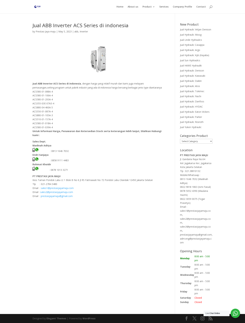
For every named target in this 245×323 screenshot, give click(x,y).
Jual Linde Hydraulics (191, 39)
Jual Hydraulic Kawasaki (192, 75)
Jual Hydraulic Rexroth (192, 122)
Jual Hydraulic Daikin (191, 80)
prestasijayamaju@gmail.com (57, 196)
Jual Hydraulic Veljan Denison (195, 29)
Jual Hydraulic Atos (190, 86)
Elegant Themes (56, 318)
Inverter (84, 31)
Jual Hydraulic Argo (190, 50)
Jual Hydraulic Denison (192, 70)
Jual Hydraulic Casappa (192, 44)
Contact (201, 7)
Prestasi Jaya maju (46, 31)
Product (147, 7)
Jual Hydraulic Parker (191, 117)
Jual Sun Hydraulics (190, 60)
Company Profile (182, 7)
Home (119, 7)
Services (163, 7)
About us (133, 7)
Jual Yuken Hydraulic (191, 127)
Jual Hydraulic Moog (191, 34)
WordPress (89, 318)
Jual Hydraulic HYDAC (191, 106)
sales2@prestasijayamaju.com (56, 192)
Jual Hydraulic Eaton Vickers (195, 111)
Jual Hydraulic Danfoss (192, 101)
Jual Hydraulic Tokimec (192, 91)
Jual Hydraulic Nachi (190, 96)
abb (76, 31)
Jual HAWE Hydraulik (191, 65)
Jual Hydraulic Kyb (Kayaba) (194, 55)
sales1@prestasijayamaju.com (57, 188)
